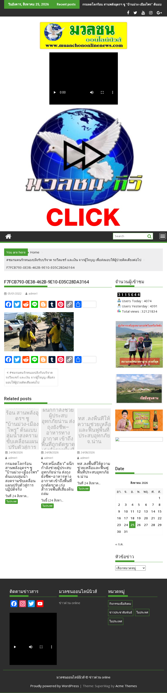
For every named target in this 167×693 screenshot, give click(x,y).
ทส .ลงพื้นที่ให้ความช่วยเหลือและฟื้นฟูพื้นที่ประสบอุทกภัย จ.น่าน (94, 430)
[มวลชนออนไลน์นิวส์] (8, 235)
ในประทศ (12, 501)
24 (126, 525)
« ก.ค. (119, 544)
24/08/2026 (15, 452)
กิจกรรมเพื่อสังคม (120, 604)
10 (126, 511)
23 (119, 525)
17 (126, 518)
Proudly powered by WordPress (54, 686)
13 (146, 511)
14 (153, 511)
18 (132, 518)
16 (119, 518)
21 (153, 518)
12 (139, 511)
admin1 (33, 293)
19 (139, 518)
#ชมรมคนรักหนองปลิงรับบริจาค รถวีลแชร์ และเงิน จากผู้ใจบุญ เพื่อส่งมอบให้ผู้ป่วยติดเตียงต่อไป (30, 377)
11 (132, 511)
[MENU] (162, 236)
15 (160, 511)
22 (160, 518)
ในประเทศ (115, 621)
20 (146, 518)
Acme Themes (126, 686)
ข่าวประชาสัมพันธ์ (120, 612)
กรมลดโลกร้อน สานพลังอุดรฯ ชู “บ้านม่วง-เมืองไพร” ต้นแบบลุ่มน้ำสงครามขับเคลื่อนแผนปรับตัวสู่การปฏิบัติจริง (22, 430)
